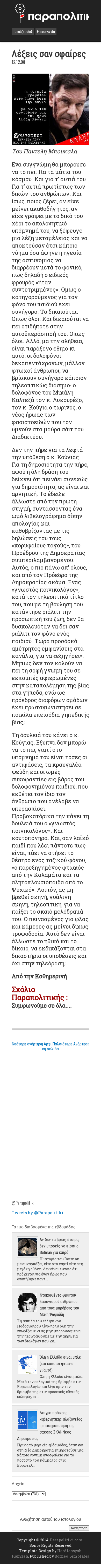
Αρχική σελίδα (50, 1046)
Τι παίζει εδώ (23, 32)
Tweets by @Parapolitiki (37, 1212)
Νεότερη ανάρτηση (27, 1044)
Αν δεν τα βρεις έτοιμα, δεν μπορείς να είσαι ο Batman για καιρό (59, 1246)
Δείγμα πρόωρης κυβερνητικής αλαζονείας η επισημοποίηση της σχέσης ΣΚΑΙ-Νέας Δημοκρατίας (49, 1425)
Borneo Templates (72, 1556)
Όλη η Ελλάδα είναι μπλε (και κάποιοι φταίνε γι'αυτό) (60, 1364)
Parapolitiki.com (66, 1539)
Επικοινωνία (46, 32)
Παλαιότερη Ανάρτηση (70, 1044)
